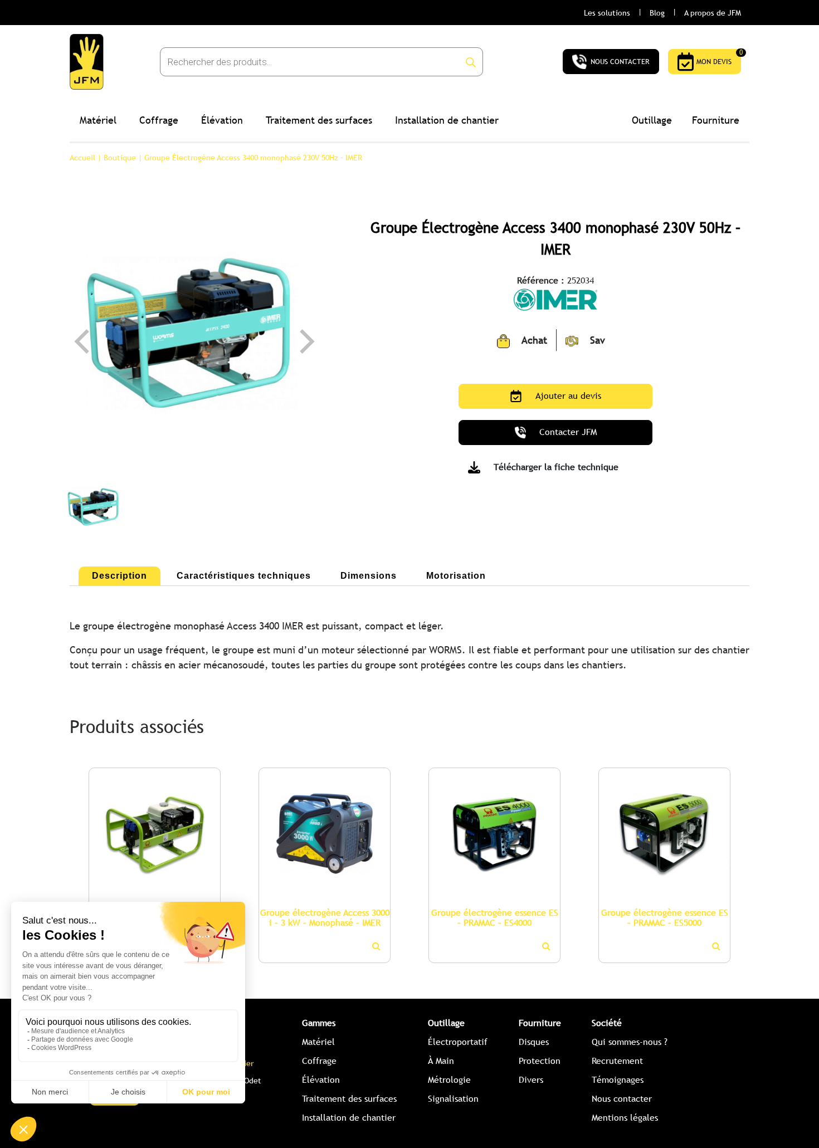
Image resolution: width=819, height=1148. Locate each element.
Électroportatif (458, 1042)
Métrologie (449, 1079)
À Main (441, 1061)
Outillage (652, 120)
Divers (531, 1079)
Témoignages (618, 1079)
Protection (539, 1061)
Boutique (120, 157)
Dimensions (368, 575)
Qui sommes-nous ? (629, 1042)
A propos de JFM (712, 12)
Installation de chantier (447, 120)
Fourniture (715, 120)
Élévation (222, 120)
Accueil (82, 157)
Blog (657, 12)
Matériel (98, 120)
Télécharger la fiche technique (556, 467)
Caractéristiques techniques (244, 575)
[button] (83, 861)
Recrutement (617, 1061)
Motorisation (456, 575)
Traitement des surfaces (319, 120)
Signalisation (453, 1098)
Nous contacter (622, 1098)
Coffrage (158, 120)
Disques (534, 1042)
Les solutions (607, 12)
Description (119, 575)
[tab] (119, 575)
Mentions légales (625, 1117)
